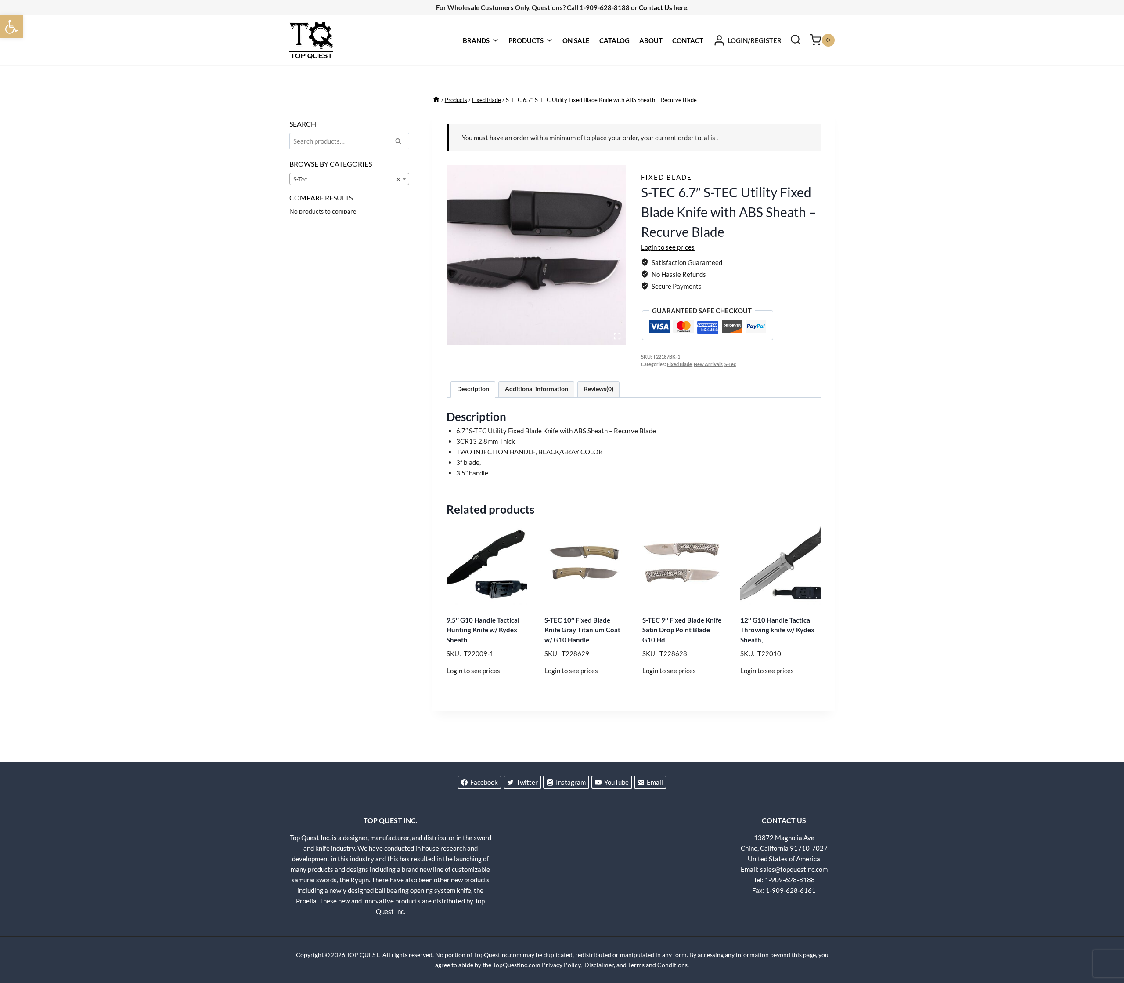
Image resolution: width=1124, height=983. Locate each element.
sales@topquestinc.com (794, 869)
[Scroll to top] (1102, 943)
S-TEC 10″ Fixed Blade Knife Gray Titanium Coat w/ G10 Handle (582, 630)
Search (401, 142)
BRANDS (476, 40)
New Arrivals (708, 364)
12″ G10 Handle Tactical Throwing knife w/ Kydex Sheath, (777, 630)
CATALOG (614, 40)
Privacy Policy (561, 964)
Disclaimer (599, 964)
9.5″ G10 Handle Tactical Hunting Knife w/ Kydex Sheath (483, 630)
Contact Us (655, 7)
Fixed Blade (666, 177)
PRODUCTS (526, 40)
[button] (11, 26)
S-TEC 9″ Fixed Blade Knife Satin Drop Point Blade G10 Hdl (681, 630)
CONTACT (687, 40)
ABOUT (651, 40)
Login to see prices (668, 247)
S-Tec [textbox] (346, 179)
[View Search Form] (795, 40)
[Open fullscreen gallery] (617, 336)
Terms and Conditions (658, 964)
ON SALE (576, 40)
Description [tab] (473, 388)
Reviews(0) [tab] (598, 388)
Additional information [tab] (536, 388)
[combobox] (349, 179)
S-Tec (730, 364)
